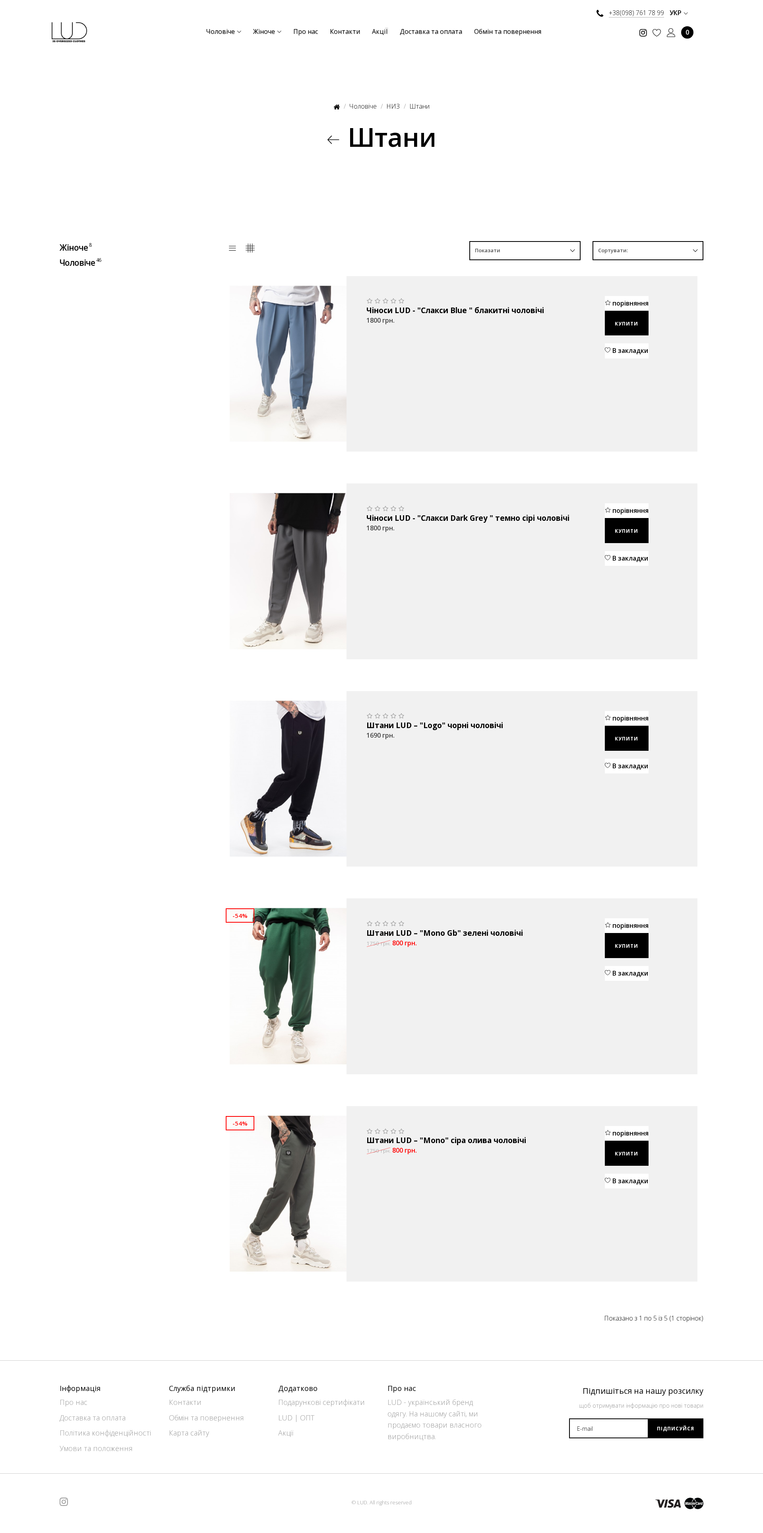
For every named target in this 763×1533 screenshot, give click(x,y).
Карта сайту (189, 1433)
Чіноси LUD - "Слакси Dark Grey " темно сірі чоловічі (467, 518)
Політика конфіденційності (105, 1433)
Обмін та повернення (206, 1417)
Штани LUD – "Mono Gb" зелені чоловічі (444, 933)
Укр (676, 12)
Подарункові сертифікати (321, 1402)
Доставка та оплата (93, 1417)
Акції (285, 1433)
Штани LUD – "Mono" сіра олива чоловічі (446, 1140)
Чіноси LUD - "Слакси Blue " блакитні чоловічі (455, 311)
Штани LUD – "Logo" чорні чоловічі (434, 725)
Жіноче (75, 247)
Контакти (185, 1402)
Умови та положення (96, 1448)
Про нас (73, 1402)
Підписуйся (675, 1428)
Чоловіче (80, 262)
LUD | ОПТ (296, 1417)
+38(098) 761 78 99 (636, 12)
